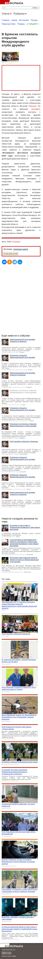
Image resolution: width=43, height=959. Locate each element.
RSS (14, 956)
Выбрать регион (6, 953)
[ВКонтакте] (4, 262)
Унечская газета (20, 249)
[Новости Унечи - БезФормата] (12, 2)
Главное (6, 20)
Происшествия (8, 24)
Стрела (16, 242)
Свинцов (32, 106)
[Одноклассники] (9, 262)
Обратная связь (6, 952)
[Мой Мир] (20, 262)
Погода (34, 20)
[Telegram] (14, 262)
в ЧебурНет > (33, 24)
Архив (14, 20)
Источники (24, 20)
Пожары (21, 24)
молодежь (35, 109)
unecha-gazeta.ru (10, 63)
